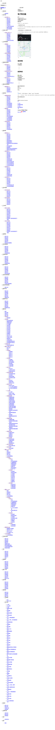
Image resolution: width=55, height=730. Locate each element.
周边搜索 (10, 363)
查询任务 (10, 436)
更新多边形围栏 (12, 402)
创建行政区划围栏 (12, 406)
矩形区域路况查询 (8, 545)
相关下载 (6, 315)
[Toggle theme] (1, 8)
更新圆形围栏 (11, 399)
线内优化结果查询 (10, 162)
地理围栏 (8, 333)
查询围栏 (10, 414)
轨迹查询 (8, 329)
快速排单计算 (9, 174)
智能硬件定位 (7, 307)
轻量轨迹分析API (10, 82)
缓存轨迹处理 (13, 472)
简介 (12, 459)
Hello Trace (13, 468)
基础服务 (8, 217)
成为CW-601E (9, 531)
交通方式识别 (9, 337)
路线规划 (6, 108)
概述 (5, 311)
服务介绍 (8, 18)
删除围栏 (10, 408)
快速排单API (7, 166)
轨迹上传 (8, 367)
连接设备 (8, 325)
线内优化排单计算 (10, 161)
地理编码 (6, 44)
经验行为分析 (9, 336)
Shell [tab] (18, 87)
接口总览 (8, 347)
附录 (8, 349)
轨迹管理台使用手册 (11, 341)
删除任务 (10, 435)
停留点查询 (11, 381)
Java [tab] (18, 89)
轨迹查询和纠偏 (10, 372)
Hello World (9, 600)
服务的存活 (13, 484)
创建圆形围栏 (11, 398)
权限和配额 (9, 323)
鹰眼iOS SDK (7, 489)
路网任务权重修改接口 (11, 149)
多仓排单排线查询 (10, 186)
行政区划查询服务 (8, 283)
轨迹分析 (8, 334)
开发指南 (6, 319)
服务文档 (8, 19)
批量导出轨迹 (9, 431)
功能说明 (10, 512)
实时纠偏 (10, 375)
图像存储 (8, 338)
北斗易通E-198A (10, 532)
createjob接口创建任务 (13, 386)
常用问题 (8, 22)
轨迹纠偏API (7, 64)
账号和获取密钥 (10, 320)
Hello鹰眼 (8, 324)
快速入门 (10, 458)
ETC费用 (8, 390)
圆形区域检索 (9, 27)
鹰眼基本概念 (9, 321)
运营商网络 (13, 486)
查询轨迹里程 (11, 376)
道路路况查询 (7, 543)
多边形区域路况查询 (8, 546)
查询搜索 (10, 441)
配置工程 (13, 466)
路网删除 (8, 147)
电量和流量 (13, 485)
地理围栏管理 (9, 395)
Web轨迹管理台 (10, 456)
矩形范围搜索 (11, 362)
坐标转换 (6, 588)
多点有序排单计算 (10, 164)
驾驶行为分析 (11, 382)
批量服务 (6, 568)
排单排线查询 (9, 160)
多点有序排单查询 (10, 165)
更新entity (11, 354)
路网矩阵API (7, 132)
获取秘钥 (6, 13)
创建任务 (10, 433)
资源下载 (8, 39)
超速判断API (7, 86)
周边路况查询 (7, 547)
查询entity (11, 356)
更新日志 (8, 23)
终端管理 (8, 350)
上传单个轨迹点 (12, 369)
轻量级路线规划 (8, 95)
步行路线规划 (9, 105)
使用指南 (8, 21)
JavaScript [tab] (19, 88)
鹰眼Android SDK (8, 449)
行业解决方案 (7, 343)
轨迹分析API (7, 77)
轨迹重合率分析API (8, 71)
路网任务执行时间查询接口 (12, 148)
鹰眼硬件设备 (7, 527)
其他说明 (10, 523)
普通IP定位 (7, 297)
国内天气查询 (7, 207)
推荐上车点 (7, 578)
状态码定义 (7, 719)
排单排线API (7, 151)
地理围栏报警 (9, 418)
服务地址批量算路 (8, 242)
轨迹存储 (8, 328)
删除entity (11, 355)
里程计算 (13, 477)
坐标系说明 (9, 446)
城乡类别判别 (7, 273)
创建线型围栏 (11, 403)
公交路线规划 (9, 107)
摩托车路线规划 (10, 116)
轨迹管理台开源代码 (11, 342)
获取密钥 (6, 316)
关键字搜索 (11, 360)
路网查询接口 (9, 142)
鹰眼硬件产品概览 (10, 528)
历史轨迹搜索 (9, 437)
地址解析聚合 (7, 263)
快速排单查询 (9, 175)
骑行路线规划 (9, 104)
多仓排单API (7, 177)
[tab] (36, 75)
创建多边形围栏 (12, 401)
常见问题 (8, 36)
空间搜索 (8, 332)
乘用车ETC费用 (12, 394)
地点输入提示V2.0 (8, 32)
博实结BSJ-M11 (10, 529)
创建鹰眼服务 (13, 462)
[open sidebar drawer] (1, 1)
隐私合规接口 (13, 467)
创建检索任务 (11, 440)
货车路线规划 (7, 121)
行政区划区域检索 (10, 26)
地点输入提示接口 (10, 40)
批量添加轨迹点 (12, 371)
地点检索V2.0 (7, 17)
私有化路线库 (7, 197)
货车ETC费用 (11, 393)
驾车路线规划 (9, 103)
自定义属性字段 (10, 444)
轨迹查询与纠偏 (12, 377)
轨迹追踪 (8, 326)
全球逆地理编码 (8, 53)
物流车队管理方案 (10, 345)
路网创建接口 (9, 140)
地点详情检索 (9, 28)
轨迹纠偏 (8, 69)
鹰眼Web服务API (8, 346)
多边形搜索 (11, 364)
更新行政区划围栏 (12, 407)
